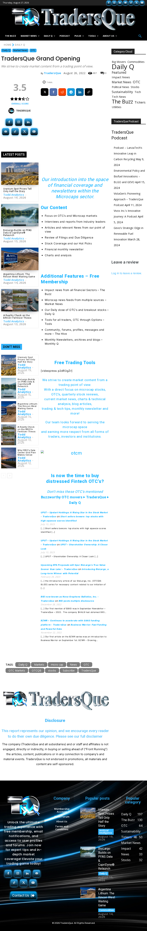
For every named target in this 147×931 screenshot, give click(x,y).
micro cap (57, 664)
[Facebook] (108, 3)
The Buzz (122, 101)
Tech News (119, 97)
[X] (136, 3)
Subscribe (69, 670)
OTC (33, 50)
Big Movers (119, 62)
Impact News (121, 77)
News (73, 664)
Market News (20, 50)
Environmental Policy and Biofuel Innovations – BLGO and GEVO (129, 176)
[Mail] (125, 3)
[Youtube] (142, 3)
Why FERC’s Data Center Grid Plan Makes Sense (27, 452)
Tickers (140, 102)
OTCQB (36, 670)
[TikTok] (131, 3)
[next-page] (9, 475)
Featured (119, 72)
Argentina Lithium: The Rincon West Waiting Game (19, 275)
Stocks (135, 87)
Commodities (136, 62)
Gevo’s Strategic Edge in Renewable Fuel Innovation (128, 233)
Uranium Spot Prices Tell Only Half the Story (17, 190)
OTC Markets (17, 670)
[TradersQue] (12, 111)
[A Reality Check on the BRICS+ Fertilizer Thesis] (19, 300)
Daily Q (20, 45)
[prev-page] (3, 475)
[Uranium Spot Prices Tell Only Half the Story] (19, 173)
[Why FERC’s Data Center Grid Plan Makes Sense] (8, 458)
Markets (39, 664)
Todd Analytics (13, 194)
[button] (139, 36)
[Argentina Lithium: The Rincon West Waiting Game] (19, 259)
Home (7, 45)
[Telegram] (71, 92)
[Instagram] (114, 3)
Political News (120, 87)
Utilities (116, 107)
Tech (138, 92)
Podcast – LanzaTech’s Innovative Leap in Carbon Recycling (128, 153)
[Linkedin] (120, 3)
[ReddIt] (62, 92)
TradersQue (23, 110)
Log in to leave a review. (126, 273)
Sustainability (122, 92)
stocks (52, 670)
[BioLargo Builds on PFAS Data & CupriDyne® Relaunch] (19, 215)
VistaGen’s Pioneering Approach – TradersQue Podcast (128, 199)
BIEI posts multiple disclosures (76, 601)
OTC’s (55, 394)
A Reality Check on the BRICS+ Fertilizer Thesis (17, 316)
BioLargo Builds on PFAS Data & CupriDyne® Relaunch (17, 233)
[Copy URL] (88, 92)
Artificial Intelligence (105, 831)
